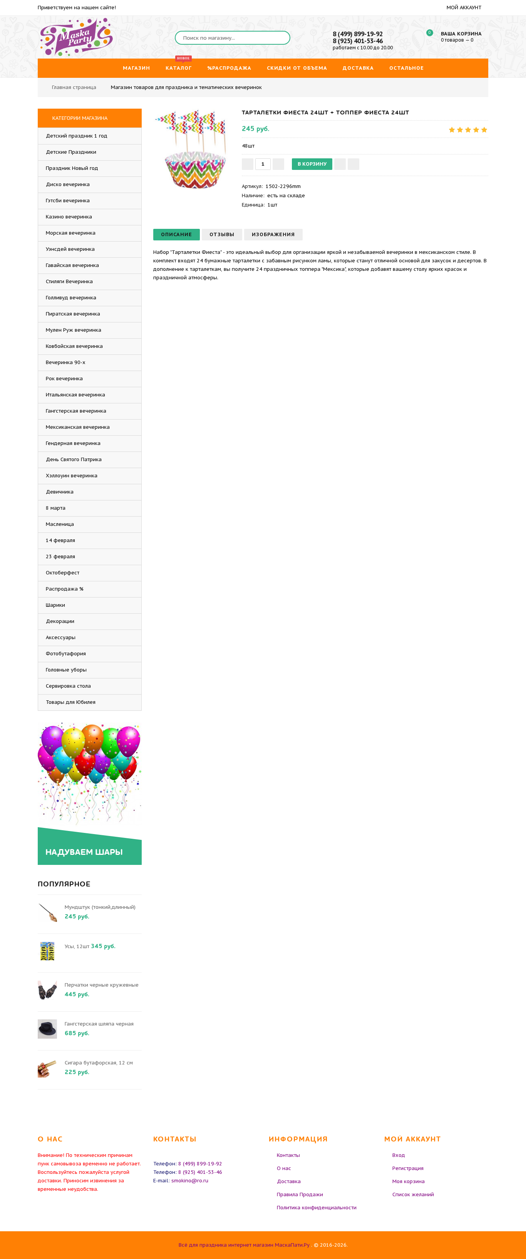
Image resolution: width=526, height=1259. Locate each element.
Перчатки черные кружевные (102, 985)
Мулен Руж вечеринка (73, 330)
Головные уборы (66, 669)
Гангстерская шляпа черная (99, 1024)
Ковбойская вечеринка (74, 346)
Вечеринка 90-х (65, 362)
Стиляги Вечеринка (69, 281)
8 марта (55, 508)
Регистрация (408, 1168)
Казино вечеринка (69, 216)
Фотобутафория (66, 653)
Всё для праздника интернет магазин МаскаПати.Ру (244, 1245)
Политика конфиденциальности (317, 1207)
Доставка (289, 1181)
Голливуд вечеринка (71, 297)
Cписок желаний (413, 1194)
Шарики (55, 605)
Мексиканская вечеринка (78, 427)
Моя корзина (408, 1181)
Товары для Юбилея (70, 702)
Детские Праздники (71, 152)
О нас (284, 1168)
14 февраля (60, 540)
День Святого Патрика (74, 459)
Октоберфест (62, 572)
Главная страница (74, 87)
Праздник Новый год (72, 168)
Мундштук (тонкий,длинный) (100, 907)
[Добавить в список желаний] (340, 164)
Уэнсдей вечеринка (70, 249)
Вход (398, 1155)
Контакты (288, 1155)
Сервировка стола (68, 686)
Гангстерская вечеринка (76, 411)
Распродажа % (65, 589)
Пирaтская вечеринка (73, 314)
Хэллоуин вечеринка (71, 475)
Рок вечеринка (64, 378)
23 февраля (60, 556)
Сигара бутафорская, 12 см (99, 1062)
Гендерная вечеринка (73, 443)
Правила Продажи (300, 1194)
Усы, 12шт (77, 946)
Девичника (60, 491)
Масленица (60, 524)
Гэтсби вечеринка (68, 200)
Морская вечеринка (70, 233)
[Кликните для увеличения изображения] (193, 149)
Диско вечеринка (68, 184)
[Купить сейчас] (353, 164)
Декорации (60, 621)
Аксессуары (60, 637)
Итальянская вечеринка (75, 394)
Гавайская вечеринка (72, 265)
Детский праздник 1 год (76, 136)
